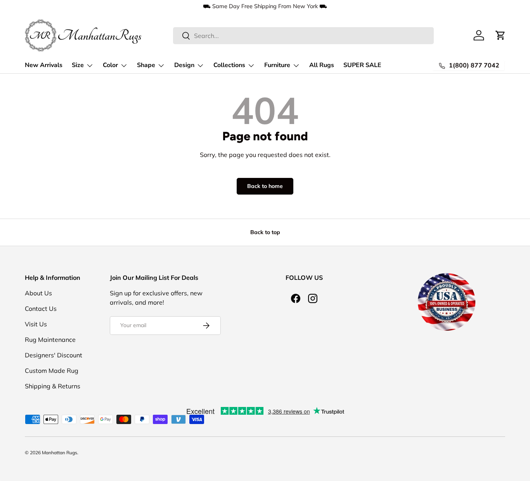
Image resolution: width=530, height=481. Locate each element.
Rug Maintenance (50, 339)
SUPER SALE (362, 65)
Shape (146, 65)
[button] (500, 35)
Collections (229, 65)
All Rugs (321, 65)
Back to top (265, 232)
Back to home (265, 186)
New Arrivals (43, 65)
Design (184, 65)
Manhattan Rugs (59, 452)
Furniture (277, 65)
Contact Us (41, 308)
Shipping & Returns (52, 386)
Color (110, 65)
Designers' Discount (53, 355)
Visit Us (36, 324)
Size (78, 65)
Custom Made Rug (51, 370)
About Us (38, 293)
